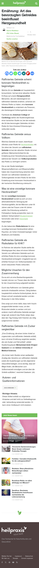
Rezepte (15, 558)
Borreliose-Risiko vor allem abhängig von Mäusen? (22, 481)
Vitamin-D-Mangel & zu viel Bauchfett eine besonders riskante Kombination (18, 436)
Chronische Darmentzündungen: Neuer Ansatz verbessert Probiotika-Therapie (24, 449)
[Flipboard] (28, 73)
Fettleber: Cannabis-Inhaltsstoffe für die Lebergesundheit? (24, 460)
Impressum (18, 556)
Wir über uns (6, 558)
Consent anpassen (27, 558)
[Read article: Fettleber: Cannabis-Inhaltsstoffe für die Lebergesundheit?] (6, 461)
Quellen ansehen (12, 39)
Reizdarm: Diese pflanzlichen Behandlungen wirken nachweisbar (22, 470)
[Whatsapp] (15, 73)
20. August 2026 (18, 500)
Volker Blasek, (13, 31)
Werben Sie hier (7, 556)
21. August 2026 (18, 476)
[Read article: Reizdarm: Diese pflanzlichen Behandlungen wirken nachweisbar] (6, 470)
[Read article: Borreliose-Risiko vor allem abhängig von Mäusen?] (6, 483)
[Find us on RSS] (17, 562)
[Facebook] (7, 73)
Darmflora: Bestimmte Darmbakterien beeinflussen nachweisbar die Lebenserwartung (22, 493)
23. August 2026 (9, 441)
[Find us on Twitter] (5, 562)
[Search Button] (36, 3)
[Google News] (32, 73)
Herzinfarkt (24, 218)
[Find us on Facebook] (2, 562)
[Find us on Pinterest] (9, 562)
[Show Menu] (3, 3)
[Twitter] (11, 73)
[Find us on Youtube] (13, 562)
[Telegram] (19, 73)
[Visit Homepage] (19, 3)
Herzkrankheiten (27, 144)
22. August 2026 (18, 464)
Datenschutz (29, 556)
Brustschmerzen (26, 216)
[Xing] (24, 73)
